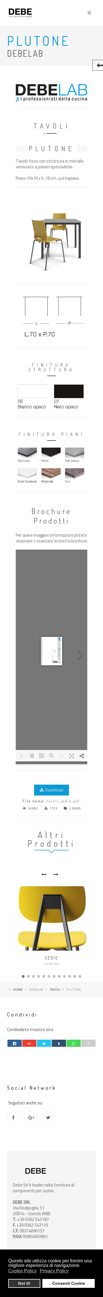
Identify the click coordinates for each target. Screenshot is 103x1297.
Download (53, 790)
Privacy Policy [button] (54, 1270)
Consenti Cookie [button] (68, 1283)
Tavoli (54, 989)
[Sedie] (51, 918)
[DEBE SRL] (20, 5)
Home (18, 989)
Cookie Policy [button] (22, 1270)
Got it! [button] (24, 1283)
